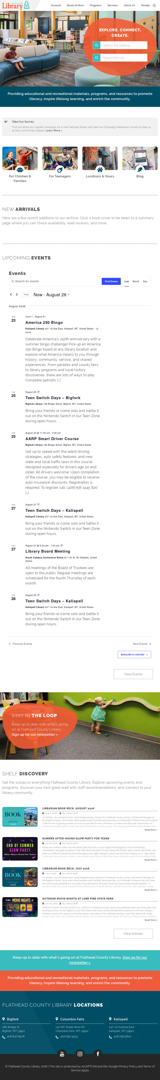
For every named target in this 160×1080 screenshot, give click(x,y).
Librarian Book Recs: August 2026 (68, 808)
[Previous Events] (11, 294)
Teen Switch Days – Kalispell (54, 510)
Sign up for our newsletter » (35, 734)
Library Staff (72, 813)
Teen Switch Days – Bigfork (52, 397)
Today (26, 294)
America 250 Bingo (44, 322)
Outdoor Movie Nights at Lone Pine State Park (78, 898)
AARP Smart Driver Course (52, 438)
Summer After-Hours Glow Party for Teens (75, 838)
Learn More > (54, 130)
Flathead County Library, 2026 (28, 1066)
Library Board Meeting (47, 551)
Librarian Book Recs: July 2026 (66, 868)
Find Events (111, 281)
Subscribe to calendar (132, 654)
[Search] (96, 58)
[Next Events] (17, 294)
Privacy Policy (128, 1066)
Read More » (151, 830)
